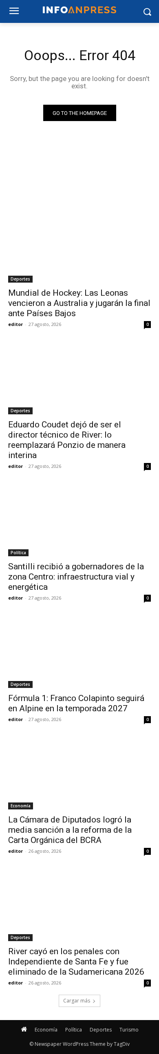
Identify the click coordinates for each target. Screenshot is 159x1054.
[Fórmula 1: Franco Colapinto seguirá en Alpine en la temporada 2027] (79, 652)
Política (18, 552)
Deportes (20, 279)
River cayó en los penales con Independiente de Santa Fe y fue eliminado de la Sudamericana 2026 (76, 961)
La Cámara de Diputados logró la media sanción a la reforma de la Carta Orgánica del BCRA (70, 830)
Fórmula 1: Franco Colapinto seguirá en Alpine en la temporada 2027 (76, 703)
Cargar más (76, 1000)
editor (15, 324)
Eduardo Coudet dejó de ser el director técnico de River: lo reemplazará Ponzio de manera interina (67, 440)
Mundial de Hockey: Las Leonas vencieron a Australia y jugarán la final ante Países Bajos (79, 303)
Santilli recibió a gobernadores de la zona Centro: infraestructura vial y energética (76, 577)
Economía (21, 806)
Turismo (129, 1029)
